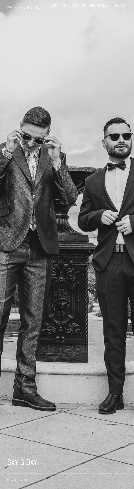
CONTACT (121, 5)
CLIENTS (121, 11)
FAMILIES (79, 5)
